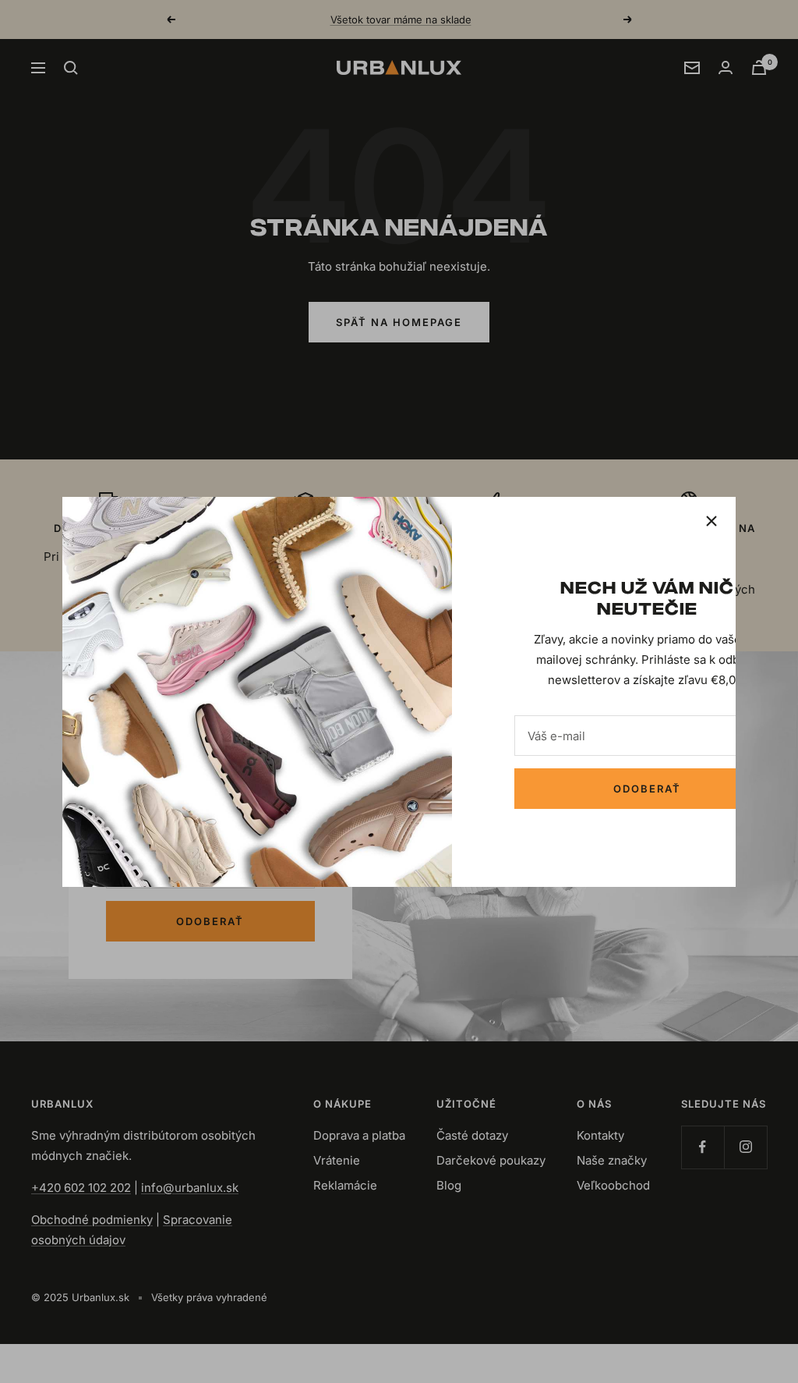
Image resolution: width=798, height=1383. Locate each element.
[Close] (711, 521)
